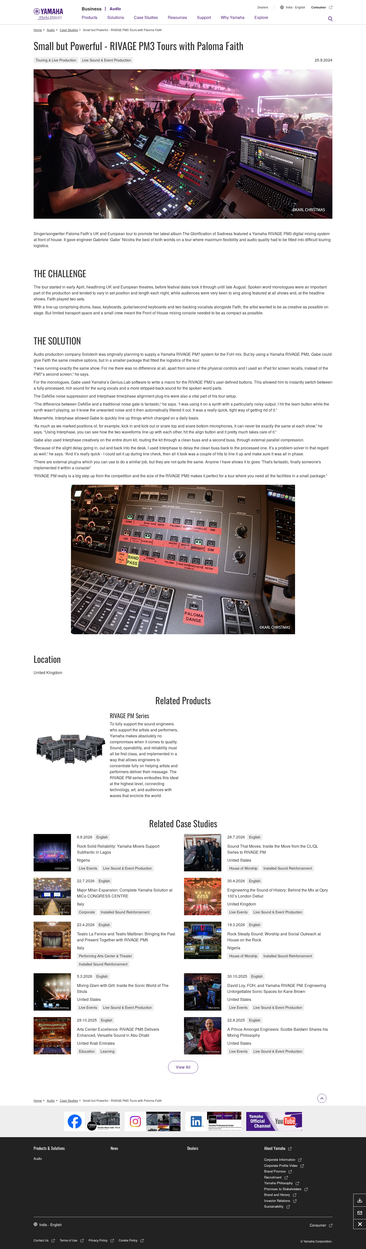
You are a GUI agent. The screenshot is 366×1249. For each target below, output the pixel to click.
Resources (177, 17)
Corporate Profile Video (281, 1165)
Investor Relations (277, 1200)
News (114, 1148)
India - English (295, 7)
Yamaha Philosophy (278, 1182)
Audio (115, 8)
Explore (261, 17)
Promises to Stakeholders (283, 1188)
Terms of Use (68, 1240)
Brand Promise (275, 1171)
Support (204, 17)
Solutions (115, 17)
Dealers (262, 7)
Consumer (318, 7)
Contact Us (41, 1240)
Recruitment (273, 1177)
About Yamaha (274, 1148)
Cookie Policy (128, 1240)
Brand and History (277, 1194)
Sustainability (274, 1206)
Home (38, 30)
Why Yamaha (232, 17)
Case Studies (146, 17)
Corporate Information (279, 1159)
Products (89, 17)
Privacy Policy (98, 1240)
